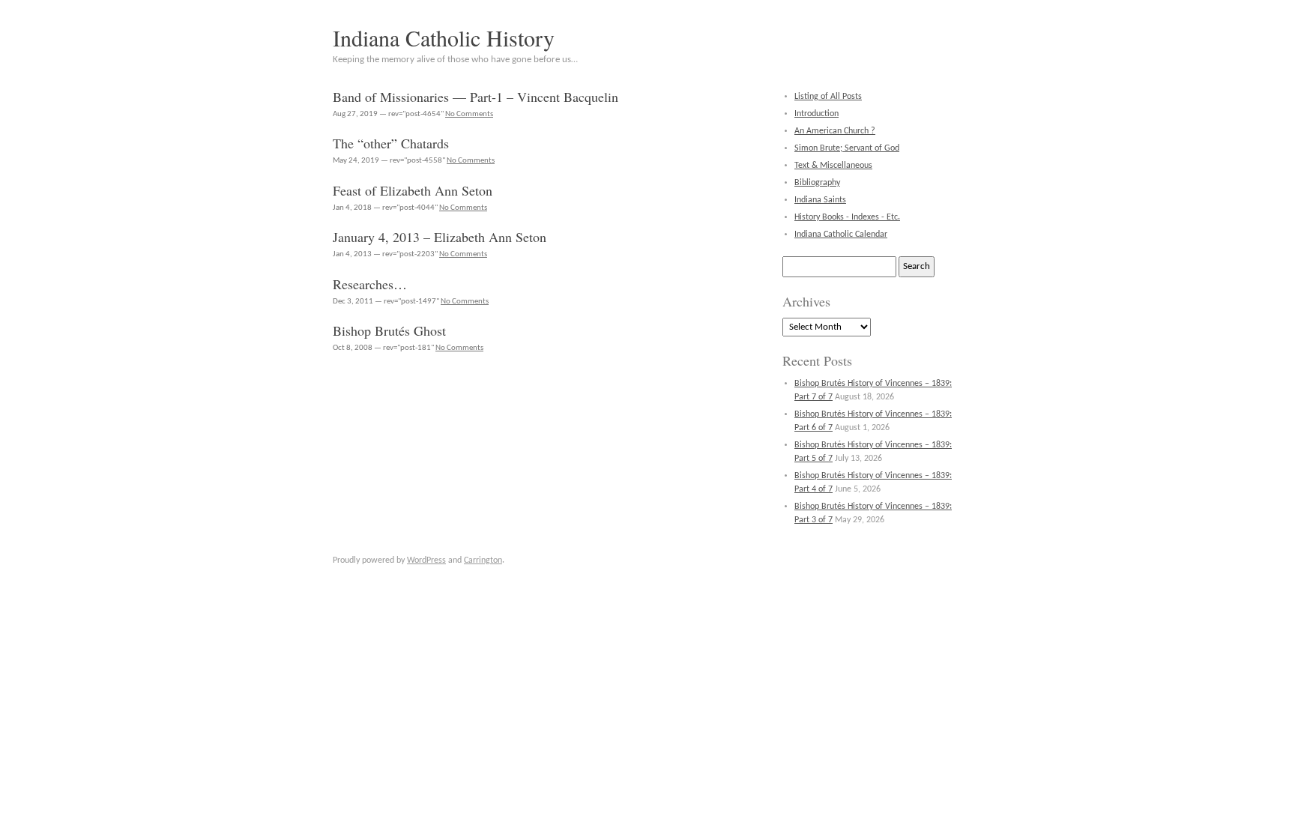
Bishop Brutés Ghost (389, 330)
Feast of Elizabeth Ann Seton (412, 190)
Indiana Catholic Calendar (840, 234)
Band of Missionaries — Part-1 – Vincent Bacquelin (475, 97)
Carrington (483, 560)
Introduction (816, 113)
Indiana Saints (820, 200)
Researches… (370, 284)
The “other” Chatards (391, 143)
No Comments (469, 114)
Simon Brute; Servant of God (846, 148)
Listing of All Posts (828, 96)
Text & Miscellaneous (833, 165)
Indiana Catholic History (444, 37)
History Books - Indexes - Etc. (847, 217)
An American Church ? (834, 131)
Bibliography (817, 182)
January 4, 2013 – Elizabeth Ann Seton (439, 237)
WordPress (426, 560)
